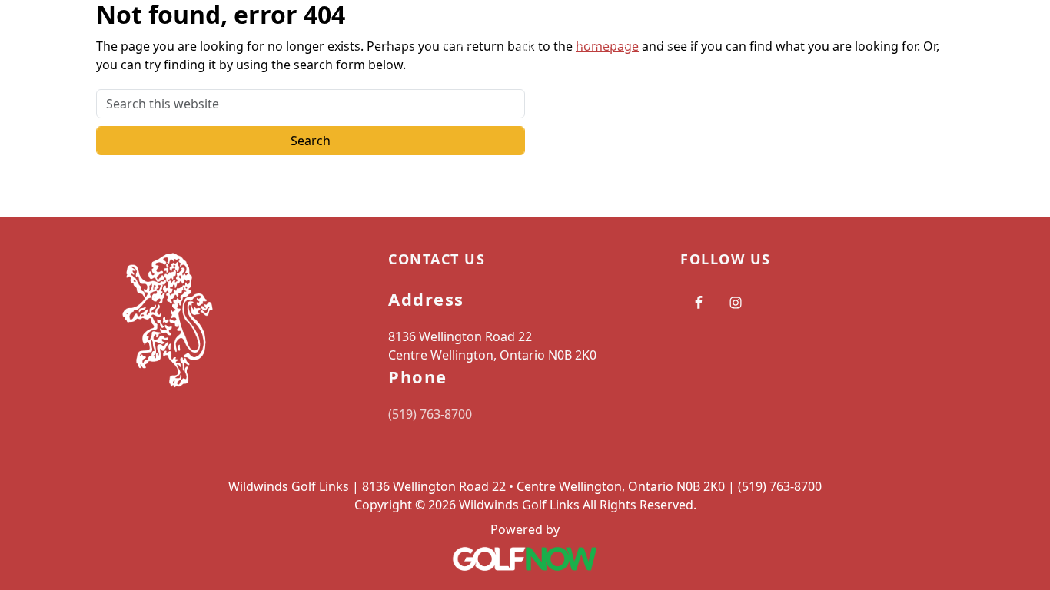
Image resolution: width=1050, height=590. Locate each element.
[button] (396, 42)
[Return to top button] (1020, 187)
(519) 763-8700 (430, 414)
